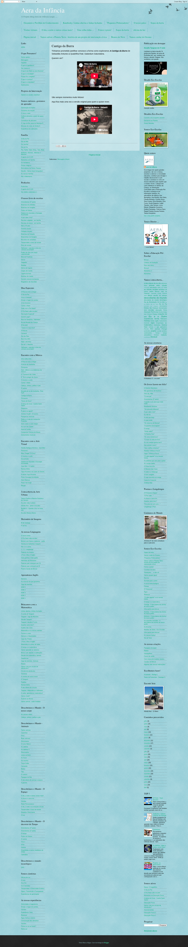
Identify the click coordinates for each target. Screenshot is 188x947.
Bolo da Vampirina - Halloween (30, 319)
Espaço (155, 314)
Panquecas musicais (27, 416)
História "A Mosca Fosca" (152, 451)
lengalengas (160, 323)
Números (24, 579)
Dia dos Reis (25, 336)
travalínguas (147, 337)
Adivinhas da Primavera (28, 560)
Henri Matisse (25, 480)
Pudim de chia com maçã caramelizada (29, 253)
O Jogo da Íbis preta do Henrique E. (32, 123)
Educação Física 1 (150, 915)
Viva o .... (24, 842)
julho (145, 721)
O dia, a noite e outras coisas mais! (57, 29)
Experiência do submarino (29, 129)
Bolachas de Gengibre (28, 207)
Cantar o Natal (25, 306)
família (156, 319)
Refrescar (24, 929)
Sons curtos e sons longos (29, 424)
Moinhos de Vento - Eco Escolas (154, 629)
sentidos (164, 331)
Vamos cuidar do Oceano (140, 37)
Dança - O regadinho (150, 887)
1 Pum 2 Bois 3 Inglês (28, 555)
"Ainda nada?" (148, 431)
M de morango (25, 523)
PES (151, 329)
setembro (147, 749)
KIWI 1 (23, 598)
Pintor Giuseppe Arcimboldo (30, 477)
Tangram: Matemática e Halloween (32, 690)
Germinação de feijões (28, 108)
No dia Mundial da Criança (29, 322)
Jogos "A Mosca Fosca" (151, 453)
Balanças (24, 915)
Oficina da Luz (25, 877)
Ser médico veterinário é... (29, 192)
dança (150, 295)
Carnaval (24, 333)
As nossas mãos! (26, 714)
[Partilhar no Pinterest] (65, 146)
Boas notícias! (25, 738)
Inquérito (24, 63)
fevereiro (146, 735)
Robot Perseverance (27, 804)
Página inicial (30, 37)
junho (145, 724)
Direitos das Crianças (151, 308)
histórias (147, 321)
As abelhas (24, 747)
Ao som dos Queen (27, 426)
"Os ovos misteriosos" (151, 437)
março (146, 732)
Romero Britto (25, 469)
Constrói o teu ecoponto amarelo (154, 118)
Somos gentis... (26, 57)
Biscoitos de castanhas (28, 239)
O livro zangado (149, 474)
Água (145, 592)
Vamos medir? (25, 696)
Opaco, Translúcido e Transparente (32, 891)
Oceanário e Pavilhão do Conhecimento (41, 22)
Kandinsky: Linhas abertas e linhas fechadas (82, 22)
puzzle (159, 331)
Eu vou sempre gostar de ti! (153, 442)
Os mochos (24, 760)
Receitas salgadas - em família (31, 220)
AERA (23, 47)
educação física (161, 310)
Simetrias (24, 674)
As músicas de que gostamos (30, 581)
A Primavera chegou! (150, 493)
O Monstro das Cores (151, 469)
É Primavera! (148, 589)
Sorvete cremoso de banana (30, 279)
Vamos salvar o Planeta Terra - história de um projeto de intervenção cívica (73, 37)
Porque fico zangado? (28, 76)
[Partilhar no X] (61, 146)
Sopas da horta (157, 22)
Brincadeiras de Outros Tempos (31, 168)
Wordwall (154, 337)
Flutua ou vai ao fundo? (28, 926)
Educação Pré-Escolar (151, 312)
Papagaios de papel (150, 648)
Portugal (164, 329)
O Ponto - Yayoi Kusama (158, 798)
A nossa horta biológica (151, 583)
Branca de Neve (118, 37)
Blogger (106, 943)
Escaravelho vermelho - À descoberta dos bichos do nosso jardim (154, 622)
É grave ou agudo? (27, 411)
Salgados (24, 262)
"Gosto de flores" (26, 401)
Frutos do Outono (26, 210)
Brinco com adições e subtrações (31, 653)
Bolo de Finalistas (26, 257)
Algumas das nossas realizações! (154, 664)
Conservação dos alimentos (30, 921)
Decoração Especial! (27, 314)
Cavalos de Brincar (150, 662)
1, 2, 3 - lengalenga (27, 549)
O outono (24, 388)
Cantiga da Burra (26, 395)
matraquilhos (148, 653)
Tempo (157, 333)
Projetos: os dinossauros (157, 863)
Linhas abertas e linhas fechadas (31, 611)
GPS (22, 867)
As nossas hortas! (150, 635)
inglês (157, 321)
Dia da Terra (154, 304)
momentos (157, 325)
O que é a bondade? (27, 74)
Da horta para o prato (150, 581)
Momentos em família (28, 160)
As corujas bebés (149, 463)
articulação (146, 287)
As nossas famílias (27, 174)
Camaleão (24, 766)
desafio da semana (160, 295)
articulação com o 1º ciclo (158, 287)
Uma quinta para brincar (151, 609)
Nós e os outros (26, 547)
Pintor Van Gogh (26, 483)
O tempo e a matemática (29, 647)
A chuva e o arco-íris (27, 798)
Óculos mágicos (26, 165)
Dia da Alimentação (150, 302)
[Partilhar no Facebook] (63, 146)
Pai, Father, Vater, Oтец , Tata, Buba (32, 150)
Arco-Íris (23, 883)
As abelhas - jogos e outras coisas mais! (159, 846)
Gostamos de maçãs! (28, 110)
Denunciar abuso (150, 931)
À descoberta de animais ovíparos (32, 780)
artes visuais (161, 285)
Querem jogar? (25, 317)
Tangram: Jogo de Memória (29, 616)
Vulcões (23, 801)
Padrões (23, 682)
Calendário (24, 854)
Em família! (24, 144)
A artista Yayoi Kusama (28, 474)
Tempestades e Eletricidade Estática (32, 888)
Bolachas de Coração (28, 234)
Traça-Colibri (25, 763)
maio (145, 726)
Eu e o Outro (158, 316)
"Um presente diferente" (151, 409)
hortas (152, 321)
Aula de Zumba (26, 429)
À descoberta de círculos (29, 687)
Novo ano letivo (149, 265)
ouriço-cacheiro (26, 755)
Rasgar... (24, 485)
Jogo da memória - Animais (29, 661)
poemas (157, 329)
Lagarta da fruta (26, 273)
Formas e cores (26, 633)
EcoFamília (147, 627)
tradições (164, 335)
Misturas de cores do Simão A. (31, 126)
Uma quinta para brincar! (151, 632)
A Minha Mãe (148, 483)
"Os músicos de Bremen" (152, 423)
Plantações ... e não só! (151, 572)
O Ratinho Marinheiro (150, 388)
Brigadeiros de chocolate (29, 282)
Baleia (23, 769)
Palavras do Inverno (27, 552)
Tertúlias (156, 335)
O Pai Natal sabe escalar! (29, 311)
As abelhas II (25, 749)
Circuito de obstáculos (28, 671)
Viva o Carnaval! (26, 297)
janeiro (146, 737)
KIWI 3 (23, 593)
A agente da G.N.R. (27, 157)
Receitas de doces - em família (31, 223)
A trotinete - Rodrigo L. (151, 674)
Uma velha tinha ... (85, 29)
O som (23, 880)
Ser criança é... (26, 68)
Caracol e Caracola (150, 480)
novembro (147, 743)
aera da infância (151, 167)
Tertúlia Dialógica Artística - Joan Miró (33, 448)
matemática (148, 325)
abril (145, 729)
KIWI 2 (23, 595)
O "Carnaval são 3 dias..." (29, 374)
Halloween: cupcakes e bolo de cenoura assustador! (31, 249)
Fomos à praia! (104, 29)
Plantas (146, 586)
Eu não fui (147, 414)
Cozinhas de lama (149, 570)
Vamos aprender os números (30, 650)
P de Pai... (24, 526)
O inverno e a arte (26, 380)
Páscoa (146, 329)
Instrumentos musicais (28, 435)
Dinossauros (25, 741)
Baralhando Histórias (150, 406)
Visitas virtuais (30, 29)
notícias (151, 327)
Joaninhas (24, 733)
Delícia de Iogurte (26, 268)
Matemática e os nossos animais (31, 630)
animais (151, 285)
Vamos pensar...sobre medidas (31, 701)
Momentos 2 (148, 271)
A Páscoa (24, 330)
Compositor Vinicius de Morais (30, 432)
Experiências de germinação (30, 894)
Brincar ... (147, 260)
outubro (146, 746)
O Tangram (24, 679)
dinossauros (163, 306)
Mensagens (24, 60)
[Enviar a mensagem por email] (57, 146)
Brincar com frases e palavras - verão (33, 541)
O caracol (24, 774)
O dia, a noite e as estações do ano (32, 807)
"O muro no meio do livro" (152, 439)
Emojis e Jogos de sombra (29, 300)
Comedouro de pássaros (28, 120)
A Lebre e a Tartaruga (151, 472)
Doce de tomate (26, 245)
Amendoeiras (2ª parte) (28, 828)
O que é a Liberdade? (28, 82)
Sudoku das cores (27, 628)
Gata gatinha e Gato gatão (29, 558)
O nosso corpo (25, 113)
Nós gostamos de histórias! (152, 391)
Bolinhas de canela (27, 276)
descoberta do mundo (155, 297)
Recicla (146, 578)
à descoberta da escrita (152, 283)
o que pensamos (161, 327)
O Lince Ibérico (26, 744)
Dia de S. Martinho (27, 344)
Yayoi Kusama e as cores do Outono (32, 471)
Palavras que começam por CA (31, 563)
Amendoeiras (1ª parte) (28, 202)
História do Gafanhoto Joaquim (31, 544)
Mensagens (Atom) (63, 159)
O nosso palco (140, 22)
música (164, 325)
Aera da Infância (43, 10)
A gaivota (24, 783)
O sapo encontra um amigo (152, 477)
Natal (145, 327)
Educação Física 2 (150, 912)
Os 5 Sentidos (25, 886)
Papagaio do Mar (26, 777)
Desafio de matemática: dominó (31, 655)
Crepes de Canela (26, 271)
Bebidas (23, 265)
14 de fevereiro (25, 303)
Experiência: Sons (27, 912)
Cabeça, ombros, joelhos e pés (31, 385)
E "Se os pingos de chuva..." (30, 377)
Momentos (147, 273)
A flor (22, 844)
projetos (153, 331)
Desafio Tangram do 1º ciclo (154, 48)
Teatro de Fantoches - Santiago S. (155, 677)
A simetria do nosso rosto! (29, 676)
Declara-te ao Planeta (151, 120)
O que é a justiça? (27, 79)
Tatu (22, 772)
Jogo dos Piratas (26, 639)
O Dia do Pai (25, 139)
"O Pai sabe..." (149, 495)
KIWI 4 (23, 590)
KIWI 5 (23, 587)
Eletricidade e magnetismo (29, 904)
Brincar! (146, 268)
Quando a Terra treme (28, 812)
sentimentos (148, 333)
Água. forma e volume (28, 918)
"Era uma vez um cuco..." (152, 504)
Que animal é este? (150, 445)
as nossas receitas (151, 289)
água (145, 285)
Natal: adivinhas (26, 342)
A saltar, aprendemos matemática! (32, 693)
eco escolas (149, 310)
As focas (24, 758)
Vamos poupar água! (150, 575)
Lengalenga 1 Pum (150, 507)
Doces (23, 260)
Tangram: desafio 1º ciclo (29, 622)
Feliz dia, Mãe (148, 393)
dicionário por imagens (151, 306)
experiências (148, 319)
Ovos (22, 735)
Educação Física (149, 903)
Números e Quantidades (28, 636)
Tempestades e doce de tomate (31, 242)
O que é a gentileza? (27, 65)
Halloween (163, 319)
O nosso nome (25, 535)
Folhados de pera (26, 231)
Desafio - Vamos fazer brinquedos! (32, 171)
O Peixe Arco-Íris (149, 466)
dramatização (163, 308)
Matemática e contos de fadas (30, 644)
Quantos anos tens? (27, 625)
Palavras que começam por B (30, 566)
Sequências (25, 658)
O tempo (24, 833)
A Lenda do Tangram (27, 614)
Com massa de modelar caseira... (154, 659)
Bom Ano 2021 (25, 339)
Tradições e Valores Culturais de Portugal (159, 814)
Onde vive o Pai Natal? (28, 308)
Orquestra (24, 408)
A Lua (23, 815)
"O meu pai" (148, 396)
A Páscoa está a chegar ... (29, 292)
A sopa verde (148, 420)
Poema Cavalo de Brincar (29, 569)
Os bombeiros (25, 162)
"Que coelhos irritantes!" (151, 448)
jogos (153, 323)
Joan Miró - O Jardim (27, 466)
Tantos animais (26, 730)
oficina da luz (139, 29)
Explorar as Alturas (27, 699)
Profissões (24, 186)
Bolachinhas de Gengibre (29, 237)
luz (166, 323)
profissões (147, 331)
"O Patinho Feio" (149, 434)
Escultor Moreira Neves (28, 513)
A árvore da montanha (28, 364)
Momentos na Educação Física (154, 895)
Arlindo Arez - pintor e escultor (30, 505)
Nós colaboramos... (27, 176)
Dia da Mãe (24, 141)
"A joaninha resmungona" (152, 426)
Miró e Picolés (25, 226)
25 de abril (24, 325)
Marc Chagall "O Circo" (28, 453)
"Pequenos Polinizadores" (118, 22)
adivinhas (164, 283)
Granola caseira (26, 228)
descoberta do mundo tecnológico (155, 300)
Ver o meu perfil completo (152, 216)
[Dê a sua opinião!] (59, 146)
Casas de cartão (149, 656)
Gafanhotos (156, 829)
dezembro (147, 740)
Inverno (23, 847)
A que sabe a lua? (26, 217)
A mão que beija (149, 417)
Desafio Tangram (26, 619)
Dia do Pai (24, 147)
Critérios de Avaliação (151, 262)
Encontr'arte (25, 459)
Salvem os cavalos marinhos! (30, 95)
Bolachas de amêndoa (28, 205)
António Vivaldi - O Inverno (29, 414)
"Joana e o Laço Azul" (28, 328)
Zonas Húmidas (149, 123)
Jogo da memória (26, 584)
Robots (23, 664)
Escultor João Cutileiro (28, 503)
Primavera (24, 367)
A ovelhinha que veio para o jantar (154, 461)
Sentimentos (25, 85)
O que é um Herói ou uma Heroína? (32, 71)
